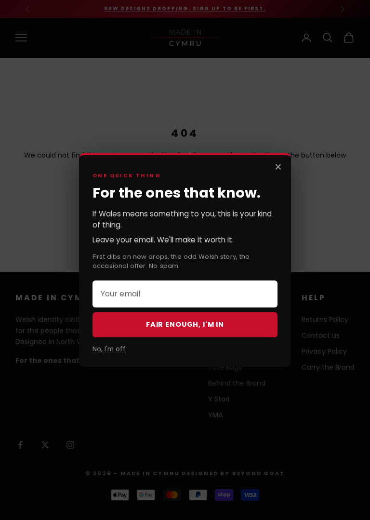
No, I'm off (109, 349)
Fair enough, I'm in (185, 324)
